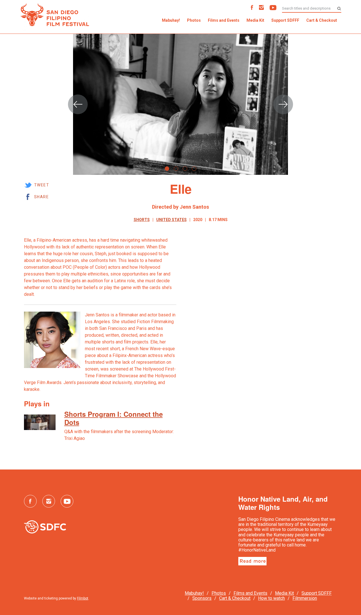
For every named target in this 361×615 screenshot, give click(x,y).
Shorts (142, 219)
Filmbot (82, 598)
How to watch (271, 598)
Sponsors (202, 598)
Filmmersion (304, 598)
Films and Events (223, 20)
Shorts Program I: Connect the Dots (113, 418)
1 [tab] (167, 168)
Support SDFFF (285, 20)
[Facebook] (252, 8)
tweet (41, 185)
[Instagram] (261, 8)
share (41, 197)
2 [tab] (176, 168)
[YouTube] (273, 8)
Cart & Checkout (321, 20)
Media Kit (255, 20)
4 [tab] (194, 168)
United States (171, 219)
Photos (194, 20)
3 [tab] (185, 168)
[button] (78, 104)
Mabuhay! (171, 20)
